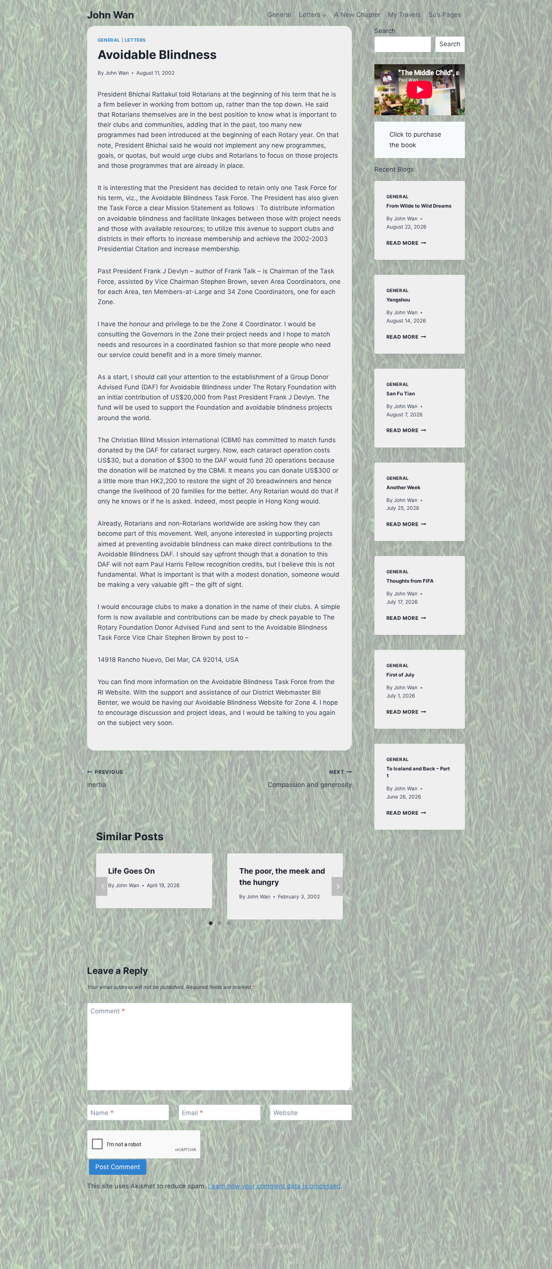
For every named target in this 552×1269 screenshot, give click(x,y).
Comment (107, 1011)
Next (337, 886)
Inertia (105, 779)
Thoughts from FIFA (410, 581)
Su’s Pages (444, 14)
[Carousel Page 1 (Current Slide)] (210, 923)
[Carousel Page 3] (228, 923)
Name (102, 1113)
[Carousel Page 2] (219, 923)
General (279, 14)
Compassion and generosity (310, 779)
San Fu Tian (400, 393)
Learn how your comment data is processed (274, 1186)
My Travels (404, 14)
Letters (135, 40)
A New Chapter (357, 14)
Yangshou (398, 300)
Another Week (403, 487)
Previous (101, 886)
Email (192, 1113)
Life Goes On (131, 871)
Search (384, 31)
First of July (400, 675)
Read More (406, 243)
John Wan (117, 73)
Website (285, 1113)
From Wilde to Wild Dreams (418, 206)
